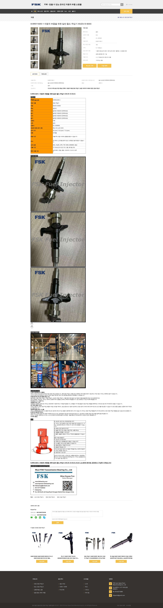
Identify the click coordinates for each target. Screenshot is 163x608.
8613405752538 (41, 515)
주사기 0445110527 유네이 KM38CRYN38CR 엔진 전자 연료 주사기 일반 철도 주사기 (68, 558)
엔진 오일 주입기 (61, 497)
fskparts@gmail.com (118, 595)
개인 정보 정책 (121, 605)
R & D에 (62, 589)
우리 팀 (87, 592)
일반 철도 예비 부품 (39, 592)
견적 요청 (126, 11)
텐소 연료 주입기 (39, 587)
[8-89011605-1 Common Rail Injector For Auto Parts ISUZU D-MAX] (34, 31)
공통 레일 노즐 (38, 589)
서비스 (87, 589)
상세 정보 (34, 74)
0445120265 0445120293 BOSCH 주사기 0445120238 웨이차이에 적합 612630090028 (42, 558)
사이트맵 (128, 605)
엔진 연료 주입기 (50, 497)
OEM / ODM (63, 587)
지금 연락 (104, 66)
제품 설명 (44, 74)
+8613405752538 (41, 512)
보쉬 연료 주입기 (38, 497)
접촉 (57, 522)
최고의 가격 (89, 66)
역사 (86, 587)
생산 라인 (62, 584)
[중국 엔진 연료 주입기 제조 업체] (36, 4)
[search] (121, 4)
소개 (86, 584)
